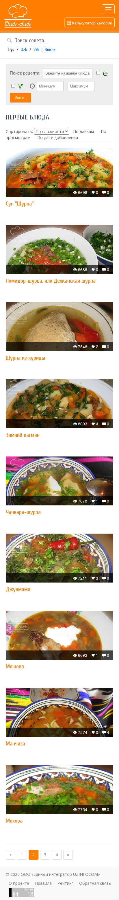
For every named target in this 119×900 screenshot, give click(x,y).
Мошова (15, 666)
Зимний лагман (23, 435)
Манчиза (15, 743)
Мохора (14, 820)
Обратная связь (95, 883)
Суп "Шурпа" (20, 203)
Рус (11, 49)
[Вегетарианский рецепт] (20, 86)
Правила (43, 883)
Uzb (24, 49)
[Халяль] (105, 73)
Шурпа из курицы (25, 358)
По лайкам (83, 131)
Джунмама (18, 589)
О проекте (19, 883)
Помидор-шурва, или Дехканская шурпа (51, 280)
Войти (50, 49)
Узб (36, 49)
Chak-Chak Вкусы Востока (17, 16)
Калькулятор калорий (91, 23)
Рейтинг (65, 883)
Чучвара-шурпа (23, 512)
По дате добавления (57, 137)
